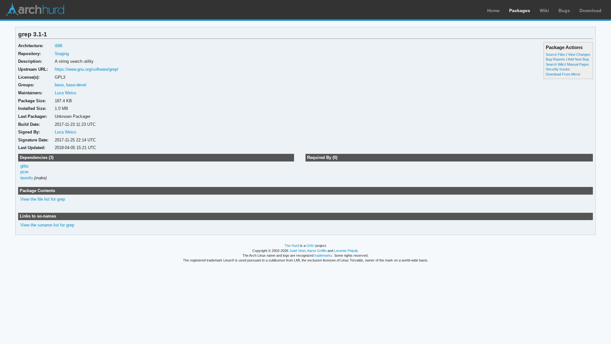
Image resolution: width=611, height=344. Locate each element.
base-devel (76, 84)
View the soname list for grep (47, 225)
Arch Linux (35, 9)
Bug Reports (555, 59)
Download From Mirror (563, 74)
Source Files (555, 54)
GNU (310, 245)
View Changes (579, 54)
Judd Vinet (297, 251)
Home (493, 10)
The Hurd (291, 245)
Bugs (564, 10)
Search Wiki (555, 64)
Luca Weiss (65, 92)
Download (590, 10)
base (59, 84)
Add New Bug (578, 59)
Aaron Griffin (317, 251)
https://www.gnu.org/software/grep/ (86, 69)
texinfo (26, 178)
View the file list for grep (42, 199)
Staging (62, 53)
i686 (58, 45)
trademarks (323, 255)
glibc (24, 166)
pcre (24, 171)
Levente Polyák (346, 251)
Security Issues (558, 69)
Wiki (544, 10)
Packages (519, 10)
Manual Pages (578, 64)
